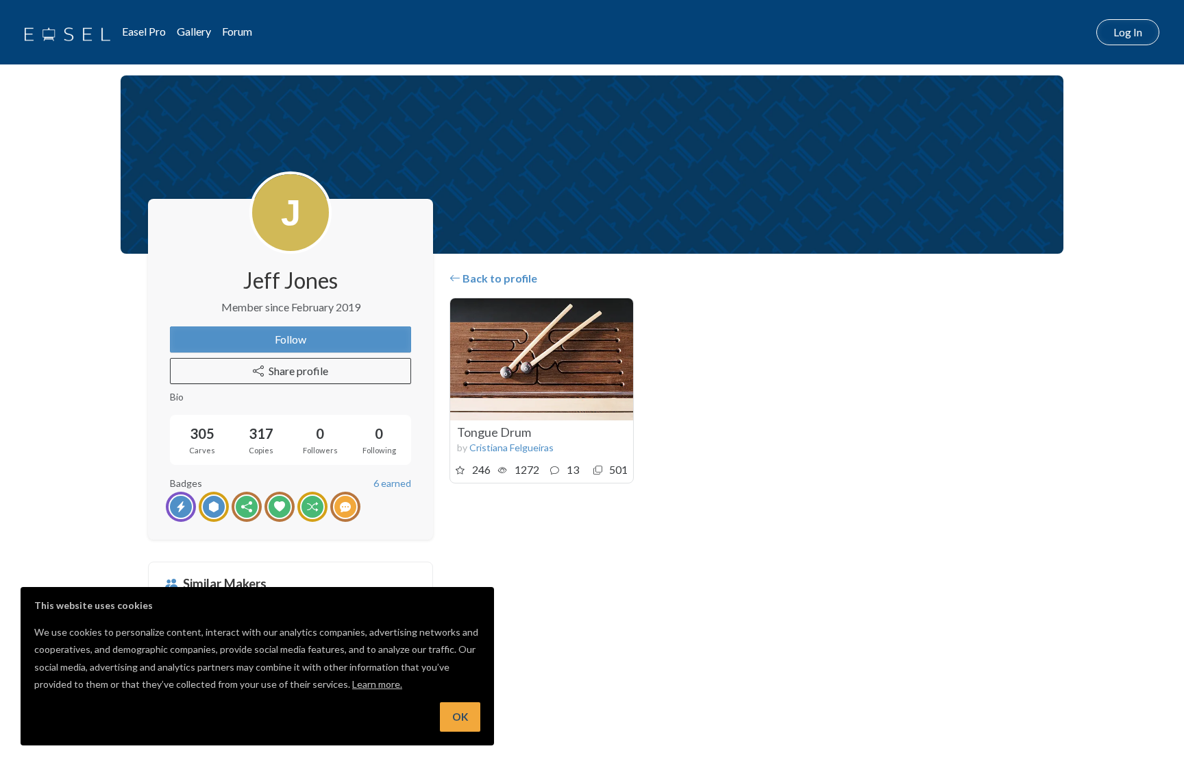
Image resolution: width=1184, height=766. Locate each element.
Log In (1127, 31)
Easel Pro (144, 31)
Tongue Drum (494, 432)
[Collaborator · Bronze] (345, 507)
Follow (290, 339)
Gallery (194, 31)
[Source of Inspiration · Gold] (312, 507)
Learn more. (377, 684)
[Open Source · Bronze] (247, 507)
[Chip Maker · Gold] (214, 507)
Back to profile (498, 278)
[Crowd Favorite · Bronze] (280, 507)
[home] (67, 32)
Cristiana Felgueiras (511, 447)
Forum (237, 31)
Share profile (298, 370)
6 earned (392, 483)
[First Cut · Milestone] (181, 507)
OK (460, 716)
